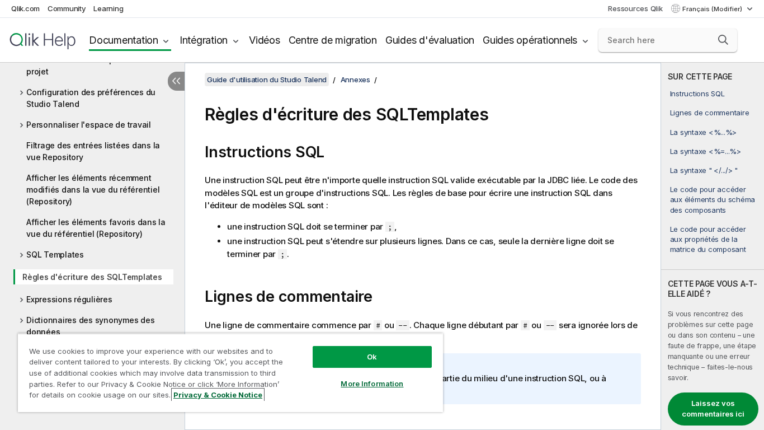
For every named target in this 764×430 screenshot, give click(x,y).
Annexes (355, 79)
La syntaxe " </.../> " (704, 170)
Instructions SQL (697, 93)
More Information (372, 383)
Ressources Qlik (635, 8)
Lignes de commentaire (709, 112)
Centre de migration (333, 40)
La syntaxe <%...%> (703, 132)
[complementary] (712, 246)
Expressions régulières (69, 299)
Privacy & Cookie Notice (217, 394)
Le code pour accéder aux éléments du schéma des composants (713, 199)
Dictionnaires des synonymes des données (90, 325)
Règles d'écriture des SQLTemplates (92, 277)
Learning (108, 8)
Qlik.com (25, 8)
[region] (230, 372)
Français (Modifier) (713, 9)
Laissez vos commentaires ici (713, 409)
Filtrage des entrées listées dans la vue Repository (93, 151)
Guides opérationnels (530, 40)
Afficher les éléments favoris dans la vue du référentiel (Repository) (96, 228)
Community (67, 8)
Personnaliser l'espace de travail (88, 124)
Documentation (123, 40)
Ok (372, 356)
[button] (723, 39)
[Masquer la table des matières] (176, 81)
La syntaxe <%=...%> (705, 151)
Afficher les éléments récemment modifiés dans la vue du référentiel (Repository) (92, 189)
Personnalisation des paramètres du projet (95, 65)
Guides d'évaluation (429, 40)
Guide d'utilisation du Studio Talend (267, 79)
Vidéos (264, 40)
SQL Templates (55, 254)
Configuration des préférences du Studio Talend (90, 98)
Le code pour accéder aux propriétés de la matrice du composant (708, 239)
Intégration (204, 40)
